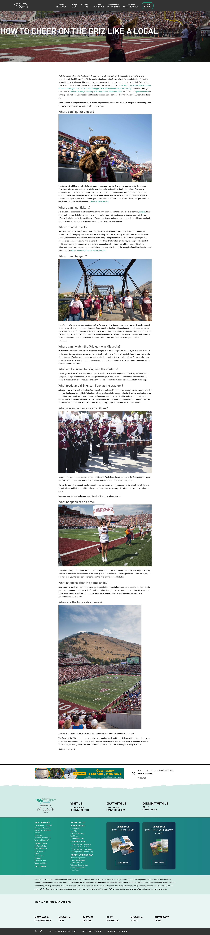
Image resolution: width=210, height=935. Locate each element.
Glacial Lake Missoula (42, 830)
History (37, 833)
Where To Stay (77, 822)
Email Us (110, 810)
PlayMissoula (112, 919)
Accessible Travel (77, 838)
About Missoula (42, 822)
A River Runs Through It (43, 825)
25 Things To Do (40, 846)
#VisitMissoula (149, 810)
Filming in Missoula (77, 860)
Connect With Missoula (81, 855)
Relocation (38, 835)
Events (37, 853)
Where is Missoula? (42, 840)
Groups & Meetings (77, 833)
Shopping (38, 858)
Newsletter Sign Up (118, 931)
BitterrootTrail (161, 919)
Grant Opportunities (77, 867)
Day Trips (74, 831)
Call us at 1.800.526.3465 (62, 931)
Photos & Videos (76, 863)
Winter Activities (40, 863)
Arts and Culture (41, 848)
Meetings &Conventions (43, 919)
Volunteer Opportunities (79, 865)
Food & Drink (39, 856)
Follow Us (142, 778)
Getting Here (74, 829)
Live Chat (120, 810)
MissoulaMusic (137, 919)
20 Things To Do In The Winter (81, 849)
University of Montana (42, 838)
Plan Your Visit (77, 826)
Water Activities (40, 861)
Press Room (40, 866)
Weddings (74, 836)
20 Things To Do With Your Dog (81, 852)
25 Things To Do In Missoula (80, 844)
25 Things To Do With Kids (79, 847)
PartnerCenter (88, 919)
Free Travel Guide (91, 931)
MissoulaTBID (64, 919)
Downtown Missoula (42, 828)
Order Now (123, 863)
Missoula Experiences (78, 858)
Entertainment (40, 851)
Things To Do (41, 843)
